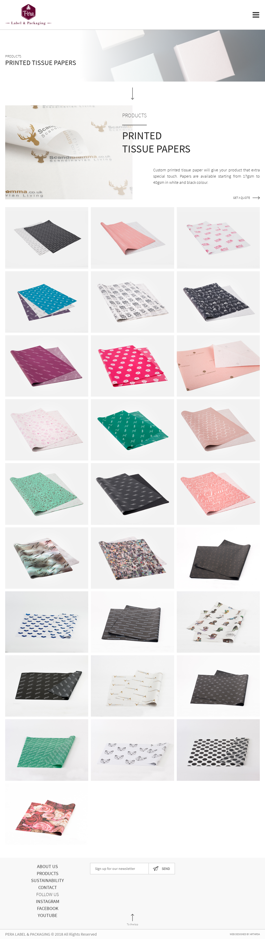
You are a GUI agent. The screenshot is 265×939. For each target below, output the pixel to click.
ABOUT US (47, 866)
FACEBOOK (47, 908)
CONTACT (47, 887)
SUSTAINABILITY (47, 880)
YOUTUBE (47, 915)
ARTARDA (255, 934)
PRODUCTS (47, 873)
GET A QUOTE (241, 197)
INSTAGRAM (47, 901)
